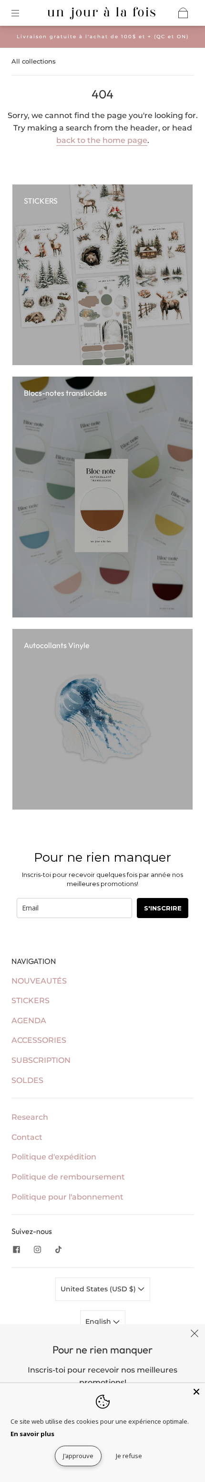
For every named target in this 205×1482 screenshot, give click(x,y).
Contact (26, 1137)
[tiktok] (58, 1249)
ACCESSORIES (38, 1040)
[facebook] (16, 1249)
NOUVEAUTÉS (39, 980)
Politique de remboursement (68, 1176)
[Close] (196, 1391)
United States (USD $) (99, 1289)
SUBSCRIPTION (41, 1060)
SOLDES (27, 1080)
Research (29, 1117)
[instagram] (37, 1249)
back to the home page (101, 140)
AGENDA (28, 1020)
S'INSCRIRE (163, 908)
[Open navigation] (21, 13)
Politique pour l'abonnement (67, 1196)
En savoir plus (32, 1433)
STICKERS (30, 1000)
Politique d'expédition (53, 1156)
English (99, 1321)
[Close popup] (194, 1334)
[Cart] (183, 12)
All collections (33, 61)
